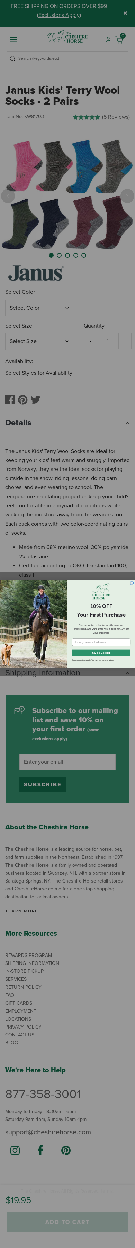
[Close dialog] (132, 583)
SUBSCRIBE (101, 652)
